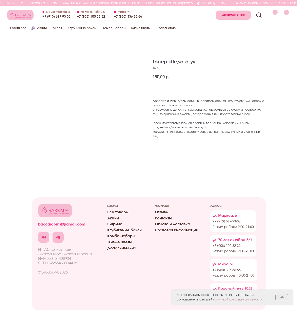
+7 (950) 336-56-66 (128, 16)
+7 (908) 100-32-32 (91, 16)
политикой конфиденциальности (237, 299)
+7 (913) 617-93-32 (56, 16)
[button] (233, 15)
